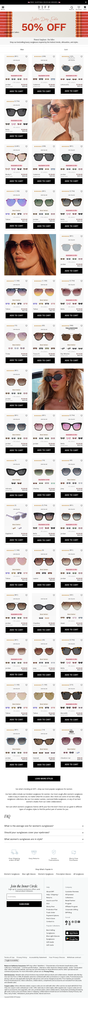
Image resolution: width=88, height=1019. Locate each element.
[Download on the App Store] (62, 931)
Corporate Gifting (61, 903)
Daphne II (9, 534)
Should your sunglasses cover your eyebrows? (27, 832)
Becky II (8, 174)
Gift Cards (45, 965)
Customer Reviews (62, 892)
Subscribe (22, 904)
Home (6, 32)
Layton (35, 578)
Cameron (36, 85)
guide (71, 807)
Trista (8, 354)
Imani (63, 623)
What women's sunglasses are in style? (23, 839)
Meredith (64, 713)
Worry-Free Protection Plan (46, 912)
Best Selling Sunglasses (46, 948)
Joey (62, 489)
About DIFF (45, 892)
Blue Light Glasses (29, 874)
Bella (7, 130)
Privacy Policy (22, 977)
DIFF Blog (58, 906)
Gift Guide (45, 962)
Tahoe (8, 219)
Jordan (8, 85)
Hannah (36, 758)
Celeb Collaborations (54, 802)
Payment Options (45, 925)
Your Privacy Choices (57, 977)
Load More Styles (44, 778)
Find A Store (44, 931)
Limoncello (65, 85)
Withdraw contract (74, 977)
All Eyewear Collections (63, 894)
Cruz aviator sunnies (38, 799)
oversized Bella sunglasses (56, 799)
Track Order (44, 919)
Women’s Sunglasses (12, 874)
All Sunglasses (78, 874)
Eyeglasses (46, 959)
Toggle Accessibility (11, 980)
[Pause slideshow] (86, 2)
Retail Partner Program (68, 897)
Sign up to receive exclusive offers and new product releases (22, 890)
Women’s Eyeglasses (46, 874)
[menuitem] (71, 8)
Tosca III (36, 354)
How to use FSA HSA (46, 905)
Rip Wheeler (65, 354)
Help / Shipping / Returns (45, 897)
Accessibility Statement (38, 977)
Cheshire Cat (65, 758)
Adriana (9, 489)
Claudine (36, 623)
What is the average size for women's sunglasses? (29, 825)
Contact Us (46, 936)
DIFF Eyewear (17, 1016)
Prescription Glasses (63, 874)
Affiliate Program (68, 900)
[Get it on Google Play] (62, 936)
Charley (36, 489)
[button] (3, 8)
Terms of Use (9, 977)
